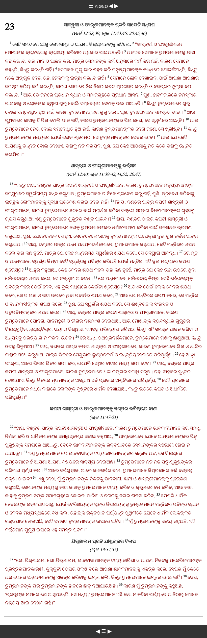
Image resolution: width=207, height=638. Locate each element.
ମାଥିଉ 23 (102, 6)
